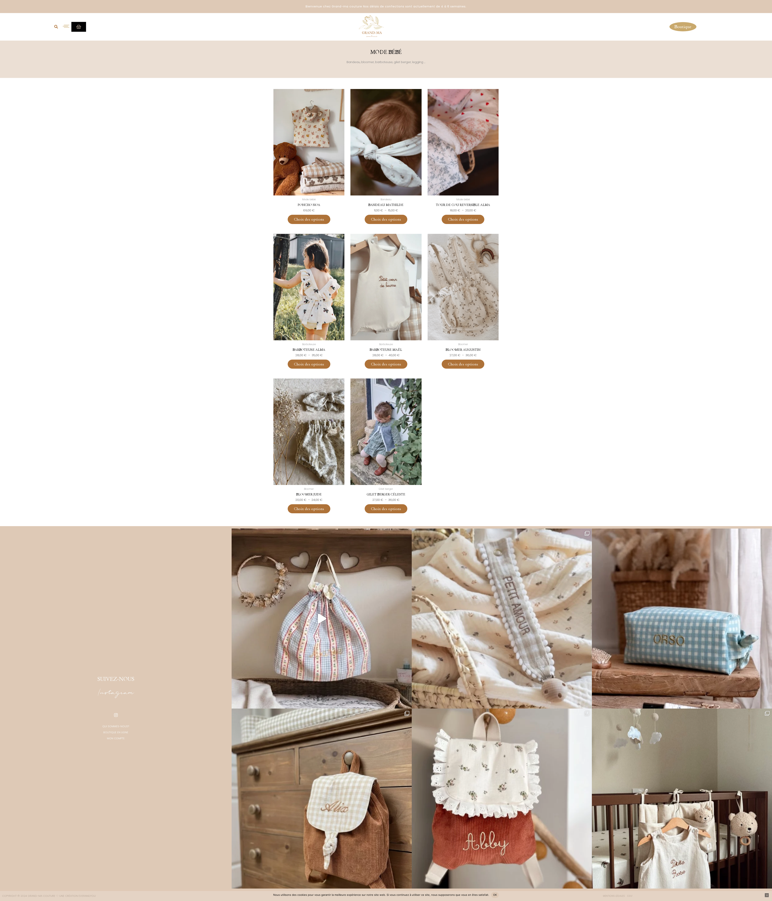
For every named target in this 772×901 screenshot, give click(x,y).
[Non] (767, 895)
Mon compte (116, 738)
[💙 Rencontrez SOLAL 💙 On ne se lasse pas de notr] (682, 619)
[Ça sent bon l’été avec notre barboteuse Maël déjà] (682, 799)
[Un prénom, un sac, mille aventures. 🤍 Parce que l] (322, 799)
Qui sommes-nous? (115, 726)
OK (495, 894)
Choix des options (309, 219)
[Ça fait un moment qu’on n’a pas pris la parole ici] (502, 799)
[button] (56, 27)
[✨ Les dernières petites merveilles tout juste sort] (502, 619)
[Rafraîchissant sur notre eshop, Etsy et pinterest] (322, 619)
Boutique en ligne (115, 732)
